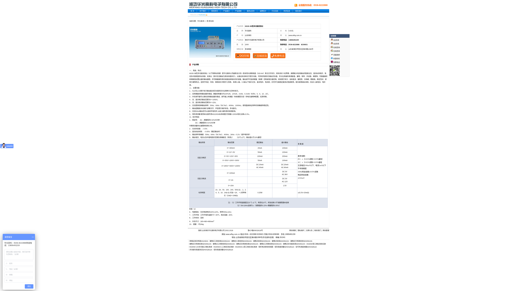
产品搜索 (238, 11)
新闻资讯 (214, 11)
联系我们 (298, 11)
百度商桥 (336, 55)
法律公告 (309, 230)
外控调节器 (196, 97)
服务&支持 (250, 11)
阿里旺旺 (336, 59)
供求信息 (287, 11)
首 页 (192, 11)
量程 (298, 76)
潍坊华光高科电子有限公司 (254, 40)
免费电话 (336, 62)
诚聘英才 (263, 11)
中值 (194, 76)
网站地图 (292, 230)
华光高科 (201, 21)
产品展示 (226, 11)
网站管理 (326, 230)
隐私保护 (301, 230)
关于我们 (203, 11)
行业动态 (275, 11)
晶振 (247, 105)
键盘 (255, 79)
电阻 (197, 76)
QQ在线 (336, 40)
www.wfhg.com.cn (295, 35)
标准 (200, 193)
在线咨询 (336, 47)
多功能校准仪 (202, 73)
